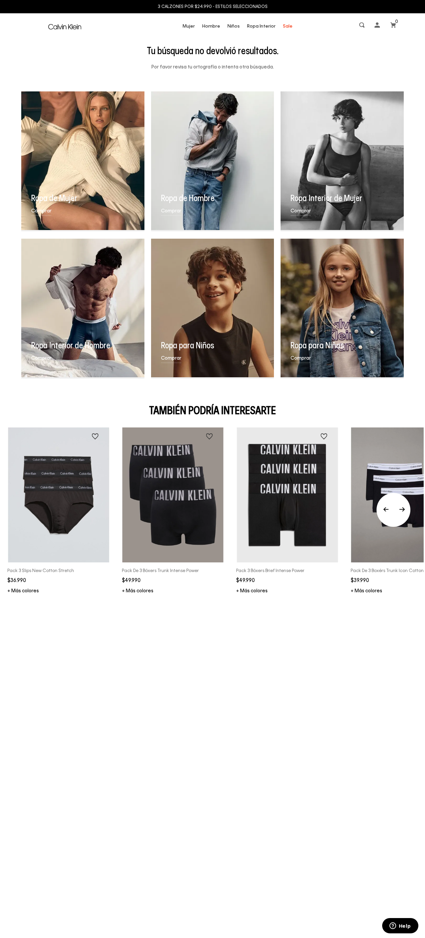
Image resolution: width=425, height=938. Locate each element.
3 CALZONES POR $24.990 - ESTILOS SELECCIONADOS (213, 7)
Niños (233, 26)
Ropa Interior (261, 26)
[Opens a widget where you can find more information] (400, 926)
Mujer (189, 26)
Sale (288, 26)
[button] (362, 26)
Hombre (211, 26)
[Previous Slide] (393, 510)
